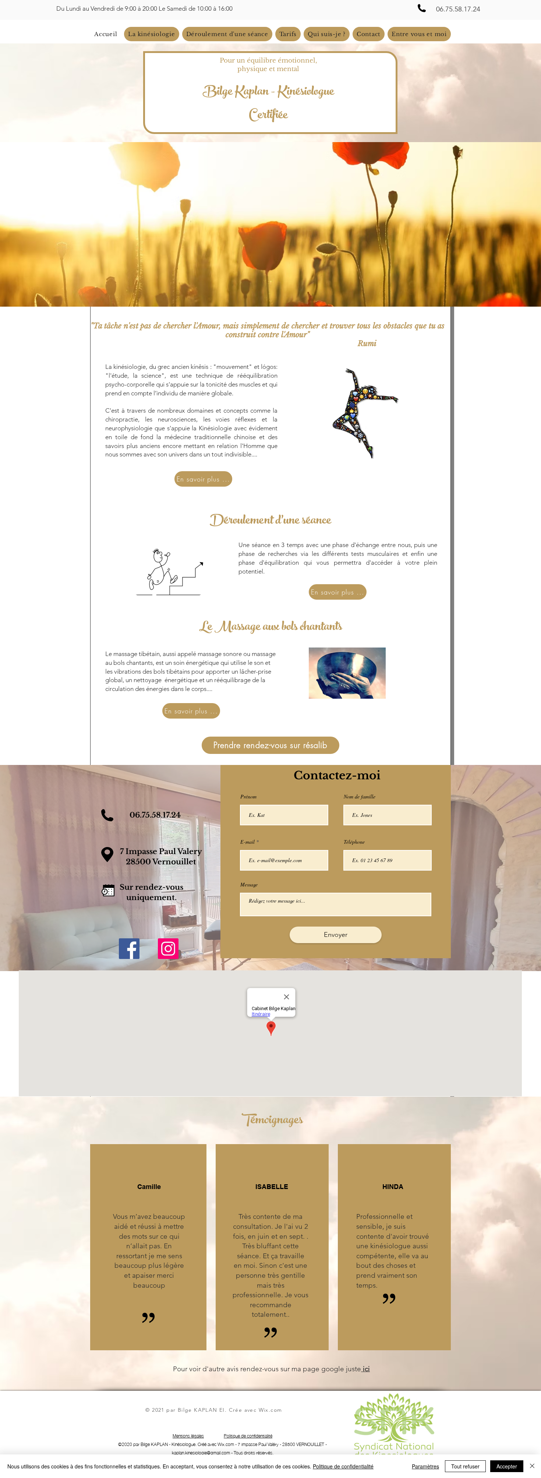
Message (249, 884)
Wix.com (270, 1410)
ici (365, 1369)
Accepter (506, 1466)
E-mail (247, 841)
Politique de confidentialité (343, 1466)
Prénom (248, 796)
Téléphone (354, 841)
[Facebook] (129, 948)
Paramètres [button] (425, 1466)
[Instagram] (168, 948)
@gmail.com (218, 1452)
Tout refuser (465, 1466)
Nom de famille (359, 796)
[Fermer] (532, 1466)
